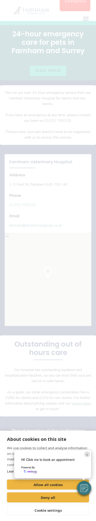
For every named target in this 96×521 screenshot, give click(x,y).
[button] (84, 488)
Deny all (48, 497)
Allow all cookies (48, 484)
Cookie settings (48, 510)
